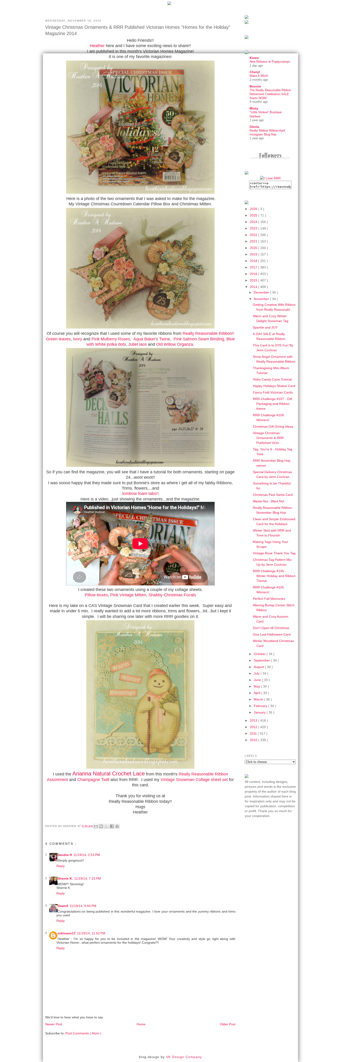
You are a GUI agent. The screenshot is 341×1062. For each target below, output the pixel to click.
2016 (254, 274)
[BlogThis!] (101, 826)
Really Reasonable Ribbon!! (208, 333)
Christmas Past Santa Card (273, 495)
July (257, 673)
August (259, 667)
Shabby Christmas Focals (172, 595)
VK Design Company (184, 1057)
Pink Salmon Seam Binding (199, 339)
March (259, 699)
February (261, 706)
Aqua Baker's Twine (151, 339)
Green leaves (58, 339)
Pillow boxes (96, 595)
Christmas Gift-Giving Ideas (273, 426)
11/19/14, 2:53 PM (86, 855)
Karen (254, 58)
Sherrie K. (65, 878)
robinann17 (67, 933)
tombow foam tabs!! (140, 493)
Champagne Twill (93, 779)
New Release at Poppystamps (270, 61)
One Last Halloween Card (272, 634)
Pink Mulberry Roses (110, 339)
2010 (254, 740)
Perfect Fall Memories (269, 598)
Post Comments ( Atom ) (83, 1033)
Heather (97, 45)
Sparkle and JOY (265, 327)
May (257, 686)
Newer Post (53, 1024)
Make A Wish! (259, 75)
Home (141, 1024)
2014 (254, 287)
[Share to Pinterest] (117, 826)
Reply (60, 866)
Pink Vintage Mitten (128, 595)
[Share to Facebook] (111, 826)
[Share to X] (106, 826)
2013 (254, 720)
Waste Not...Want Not (268, 501)
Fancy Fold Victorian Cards (273, 392)
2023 (254, 228)
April (257, 693)
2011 (254, 733)
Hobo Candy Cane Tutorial (272, 379)
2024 (254, 222)
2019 (254, 254)
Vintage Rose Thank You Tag (274, 553)
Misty (254, 108)
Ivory (77, 339)
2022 (254, 235)
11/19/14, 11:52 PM (91, 933)
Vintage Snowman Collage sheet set (194, 779)
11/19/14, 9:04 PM (83, 906)
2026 (254, 209)
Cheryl (255, 72)
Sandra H (65, 855)
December (262, 292)
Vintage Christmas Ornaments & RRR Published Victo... (268, 438)
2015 (254, 280)
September (262, 660)
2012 (254, 727)
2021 (254, 241)
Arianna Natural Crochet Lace (108, 773)
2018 (254, 261)
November (262, 299)
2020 (254, 248)
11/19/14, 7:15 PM (87, 878)
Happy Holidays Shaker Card (274, 386)
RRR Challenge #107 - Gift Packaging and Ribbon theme (272, 403)
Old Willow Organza (174, 344)
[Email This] (95, 826)
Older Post (227, 1024)
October (260, 654)
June (258, 680)
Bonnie (255, 86)
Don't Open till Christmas (271, 628)
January (260, 712)
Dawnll (63, 906)
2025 (254, 215)
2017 (254, 267)
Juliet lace (137, 344)
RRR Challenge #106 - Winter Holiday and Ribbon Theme (274, 576)
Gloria (254, 127)
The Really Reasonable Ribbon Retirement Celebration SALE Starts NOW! (270, 94)
